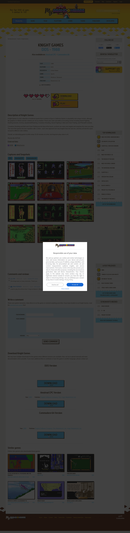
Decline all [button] (55, 285)
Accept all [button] (75, 284)
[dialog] (65, 266)
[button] (65, 289)
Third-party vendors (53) (62, 268)
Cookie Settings (59, 280)
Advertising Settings (58, 278)
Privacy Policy (69, 280)
